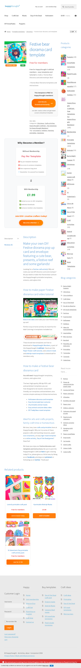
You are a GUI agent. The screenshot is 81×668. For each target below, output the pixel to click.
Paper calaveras (68, 394)
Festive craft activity (40, 269)
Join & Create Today (18, 516)
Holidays (66, 324)
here (43, 452)
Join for (17, 562)
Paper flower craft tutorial (32, 351)
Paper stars (67, 404)
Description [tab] (8, 238)
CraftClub (15, 16)
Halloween (49, 16)
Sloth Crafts (67, 445)
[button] (23, 44)
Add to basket (44, 516)
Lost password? (10, 634)
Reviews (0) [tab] (8, 245)
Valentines (66, 360)
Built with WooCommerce (25, 656)
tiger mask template (48, 436)
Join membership (50, 7)
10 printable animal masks (37, 405)
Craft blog (29, 618)
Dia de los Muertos (69, 306)
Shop (6, 16)
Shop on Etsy (30, 603)
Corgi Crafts (67, 452)
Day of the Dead (36, 16)
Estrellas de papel (69, 401)
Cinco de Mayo (68, 295)
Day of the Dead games (45, 438)
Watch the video (29, 319)
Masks (24, 16)
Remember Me (11, 621)
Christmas (29, 32)
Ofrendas (66, 397)
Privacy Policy (9, 656)
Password (7, 611)
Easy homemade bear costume (39, 402)
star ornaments (29, 436)
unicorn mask (51, 351)
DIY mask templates (69, 310)
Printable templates (18, 32)
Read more (46, 665)
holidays (44, 130)
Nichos (65, 379)
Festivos (66, 313)
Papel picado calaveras (67, 418)
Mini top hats (67, 337)
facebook (30, 457)
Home (9, 32)
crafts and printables (44, 427)
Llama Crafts (67, 448)
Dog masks (67, 438)
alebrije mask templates (35, 353)
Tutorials (66, 357)
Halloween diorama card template (40, 399)
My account (39, 7)
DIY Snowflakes (9, 24)
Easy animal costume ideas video (40, 407)
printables (33, 133)
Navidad (66, 340)
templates (40, 133)
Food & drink (67, 317)
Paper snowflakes (69, 434)
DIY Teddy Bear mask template (39, 410)
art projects (37, 130)
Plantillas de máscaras (67, 345)
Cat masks (66, 441)
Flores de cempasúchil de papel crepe (68, 384)
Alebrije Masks (50, 606)
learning (51, 130)
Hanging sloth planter (68, 429)
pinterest (48, 457)
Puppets (22, 24)
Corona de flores (68, 390)
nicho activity (31, 438)
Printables (66, 349)
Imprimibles (67, 333)
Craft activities (50, 123)
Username (8, 602)
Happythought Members (41, 345)
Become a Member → (31, 223)
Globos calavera (68, 408)
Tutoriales (66, 353)
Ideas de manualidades (68, 328)
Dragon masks (50, 602)
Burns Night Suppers (67, 287)
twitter (37, 460)
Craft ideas (66, 299)
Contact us (30, 622)
